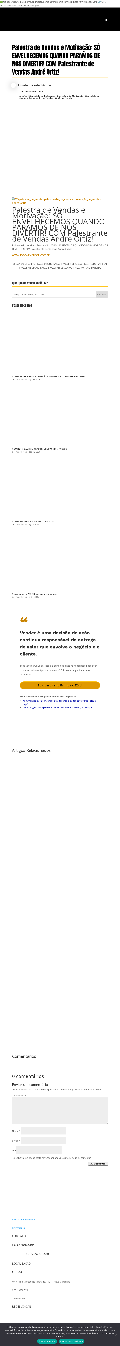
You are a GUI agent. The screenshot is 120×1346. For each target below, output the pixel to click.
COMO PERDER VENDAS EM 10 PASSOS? (33, 521)
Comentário (19, 1095)
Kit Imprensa (18, 1227)
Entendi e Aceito (47, 1341)
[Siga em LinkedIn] (45, 1316)
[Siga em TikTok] (27, 1316)
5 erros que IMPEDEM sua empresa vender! (35, 593)
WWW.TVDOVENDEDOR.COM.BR (31, 255)
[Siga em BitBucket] (39, 1316)
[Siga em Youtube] (33, 1316)
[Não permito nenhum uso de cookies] (116, 1334)
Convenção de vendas (24, 264)
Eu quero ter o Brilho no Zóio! (60, 685)
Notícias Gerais (63, 98)
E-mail (16, 1140)
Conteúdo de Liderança (42, 96)
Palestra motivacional (95, 264)
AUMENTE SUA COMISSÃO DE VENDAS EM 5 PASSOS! (40, 448)
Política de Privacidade (23, 1219)
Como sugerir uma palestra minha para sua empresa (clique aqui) (57, 707)
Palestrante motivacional (88, 268)
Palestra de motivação (48, 264)
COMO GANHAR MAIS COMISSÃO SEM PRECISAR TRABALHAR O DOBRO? (50, 376)
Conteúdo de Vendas (41, 98)
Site (14, 1150)
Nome (16, 1130)
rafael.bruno (42, 85)
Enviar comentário (98, 1163)
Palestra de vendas (72, 264)
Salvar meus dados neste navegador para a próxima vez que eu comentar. (53, 1157)
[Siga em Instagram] (14, 1316)
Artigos (23, 96)
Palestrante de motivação (34, 268)
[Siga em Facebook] (20, 1316)
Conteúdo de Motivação (70, 96)
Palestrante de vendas (61, 268)
